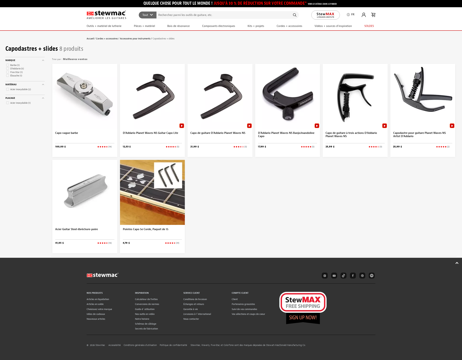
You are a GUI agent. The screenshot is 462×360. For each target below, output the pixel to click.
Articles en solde (95, 304)
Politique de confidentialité (173, 345)
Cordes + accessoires (107, 38)
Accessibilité (114, 345)
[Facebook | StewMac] (352, 276)
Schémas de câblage (145, 323)
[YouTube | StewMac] (333, 276)
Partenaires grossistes (243, 304)
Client (235, 299)
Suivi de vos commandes (244, 309)
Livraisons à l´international (197, 314)
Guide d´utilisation (144, 309)
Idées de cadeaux (96, 314)
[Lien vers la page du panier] (373, 15)
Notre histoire (142, 318)
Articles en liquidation (98, 299)
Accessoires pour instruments (135, 38)
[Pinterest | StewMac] (361, 276)
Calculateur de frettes (146, 299)
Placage (10, 98)
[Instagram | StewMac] (324, 276)
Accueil (90, 38)
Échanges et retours (193, 304)
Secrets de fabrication (146, 328)
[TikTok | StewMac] (342, 276)
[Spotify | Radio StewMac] (371, 276)
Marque (10, 60)
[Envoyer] (294, 15)
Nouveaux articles (96, 318)
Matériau (11, 84)
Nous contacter (191, 318)
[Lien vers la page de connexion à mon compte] (364, 15)
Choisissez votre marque (99, 309)
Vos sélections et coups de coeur (248, 314)
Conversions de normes (147, 304)
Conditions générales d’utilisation (140, 345)
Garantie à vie (190, 309)
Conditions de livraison (195, 299)
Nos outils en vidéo (144, 314)
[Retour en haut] (457, 263)
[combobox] (219, 14)
